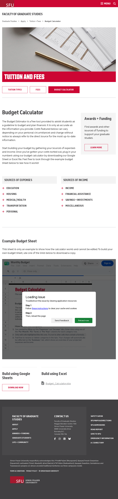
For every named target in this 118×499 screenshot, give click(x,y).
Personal (12, 211)
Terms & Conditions (17, 471)
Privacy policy (31, 471)
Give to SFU (96, 434)
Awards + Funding (20, 433)
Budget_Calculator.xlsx (58, 383)
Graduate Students (21, 438)
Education (12, 188)
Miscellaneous (74, 205)
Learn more (96, 147)
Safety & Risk (97, 416)
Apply (23, 21)
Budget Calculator (64, 89)
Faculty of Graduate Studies (22, 14)
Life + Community (20, 442)
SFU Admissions (98, 425)
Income (69, 188)
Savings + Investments (79, 199)
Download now (15, 387)
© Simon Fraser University (49, 471)
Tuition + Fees (35, 21)
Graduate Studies (9, 21)
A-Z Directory (97, 442)
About (15, 424)
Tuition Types (15, 89)
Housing (11, 194)
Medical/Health (16, 199)
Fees (38, 89)
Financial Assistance (78, 194)
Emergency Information (102, 438)
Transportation (16, 205)
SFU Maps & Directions (101, 420)
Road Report (97, 429)
